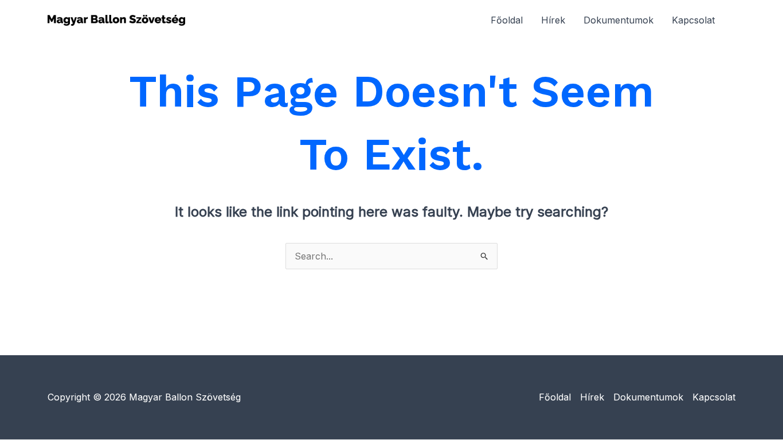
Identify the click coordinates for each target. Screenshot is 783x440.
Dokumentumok (618, 20)
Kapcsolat (693, 20)
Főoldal (507, 20)
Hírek (553, 20)
